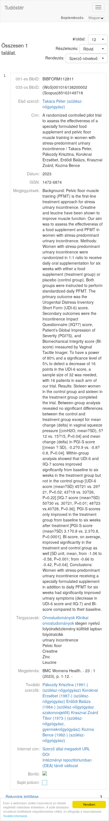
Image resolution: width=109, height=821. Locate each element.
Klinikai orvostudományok (65, 620)
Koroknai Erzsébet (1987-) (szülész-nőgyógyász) (70, 695)
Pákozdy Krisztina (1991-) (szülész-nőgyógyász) (65, 687)
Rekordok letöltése (22, 796)
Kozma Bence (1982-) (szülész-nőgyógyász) (68, 734)
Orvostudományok (58, 617)
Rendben (89, 804)
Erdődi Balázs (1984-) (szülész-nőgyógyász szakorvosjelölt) (68, 706)
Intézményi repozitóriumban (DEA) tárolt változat (67, 762)
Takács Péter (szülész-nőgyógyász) (62, 103)
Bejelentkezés (72, 18)
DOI (45, 754)
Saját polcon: (28, 782)
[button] (98, 39)
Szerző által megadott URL (66, 748)
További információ (15, 816)
